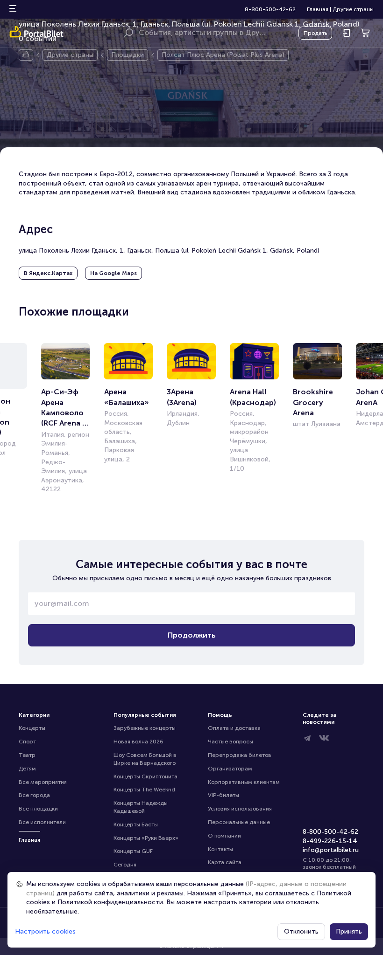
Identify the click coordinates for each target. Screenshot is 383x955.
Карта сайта (224, 862)
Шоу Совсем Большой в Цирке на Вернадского (145, 759)
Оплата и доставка (234, 728)
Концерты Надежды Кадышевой (141, 807)
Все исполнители (42, 822)
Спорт (27, 741)
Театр (27, 755)
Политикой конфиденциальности (110, 902)
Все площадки (38, 808)
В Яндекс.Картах (48, 273)
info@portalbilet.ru (331, 850)
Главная (317, 9)
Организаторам (230, 768)
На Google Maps (113, 273)
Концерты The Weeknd (144, 789)
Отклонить (301, 931)
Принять (349, 931)
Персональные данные (239, 822)
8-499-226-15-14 (330, 841)
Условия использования (240, 808)
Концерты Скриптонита (145, 776)
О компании (224, 835)
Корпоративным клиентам (244, 782)
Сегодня (124, 864)
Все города (34, 795)
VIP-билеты (223, 795)
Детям (27, 768)
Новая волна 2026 (138, 741)
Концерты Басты (135, 824)
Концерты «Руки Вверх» (145, 838)
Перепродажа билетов (239, 755)
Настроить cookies (45, 931)
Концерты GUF (133, 851)
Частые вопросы (230, 741)
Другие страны (353, 9)
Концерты (32, 728)
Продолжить (192, 635)
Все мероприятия (43, 782)
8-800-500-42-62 (270, 9)
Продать (315, 33)
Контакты (220, 849)
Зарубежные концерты (144, 728)
